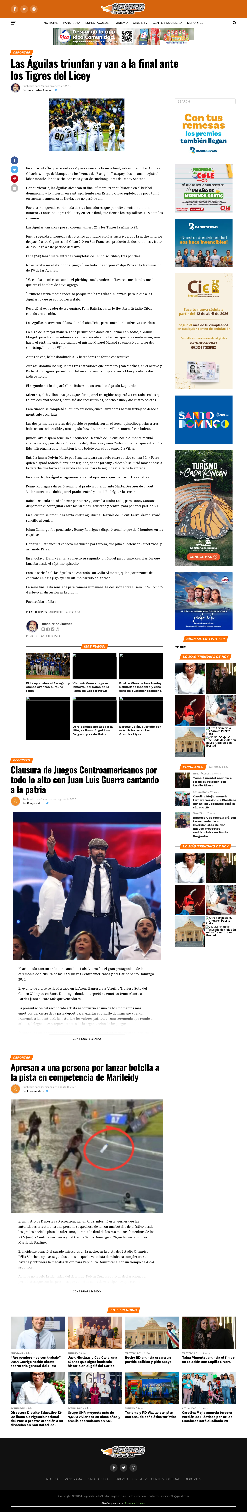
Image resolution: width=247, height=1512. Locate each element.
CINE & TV (140, 23)
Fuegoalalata (35, 803)
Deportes (195, 23)
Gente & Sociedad (167, 23)
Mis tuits (180, 647)
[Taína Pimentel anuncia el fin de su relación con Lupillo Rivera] (221, 678)
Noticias (51, 23)
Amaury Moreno (135, 1503)
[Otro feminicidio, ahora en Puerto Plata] (221, 731)
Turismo (121, 23)
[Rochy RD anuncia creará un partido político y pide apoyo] (190, 742)
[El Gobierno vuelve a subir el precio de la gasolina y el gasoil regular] (190, 710)
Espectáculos (97, 23)
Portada (74, 612)
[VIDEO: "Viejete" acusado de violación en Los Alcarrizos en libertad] (221, 741)
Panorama (71, 23)
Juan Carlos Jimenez (40, 90)
